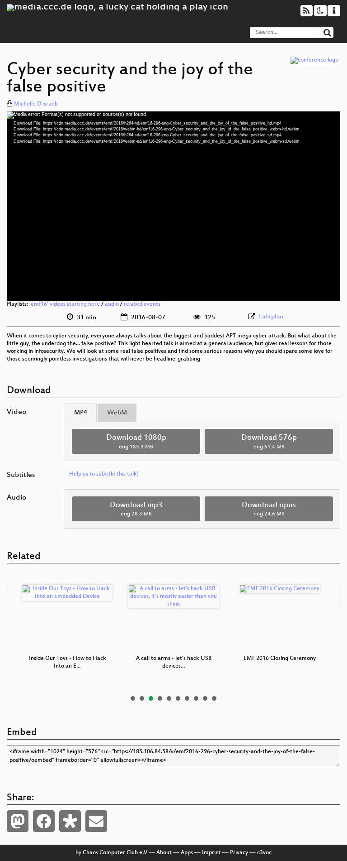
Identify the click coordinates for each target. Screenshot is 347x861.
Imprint (211, 853)
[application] (173, 206)
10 (214, 698)
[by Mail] (96, 821)
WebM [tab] (117, 413)
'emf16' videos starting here (64, 304)
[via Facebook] (44, 821)
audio (112, 304)
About (164, 853)
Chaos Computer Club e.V (115, 853)
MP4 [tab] (80, 413)
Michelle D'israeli (35, 104)
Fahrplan (271, 317)
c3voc (264, 853)
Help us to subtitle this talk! (104, 474)
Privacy (239, 853)
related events (142, 304)
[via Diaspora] (70, 821)
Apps (187, 853)
